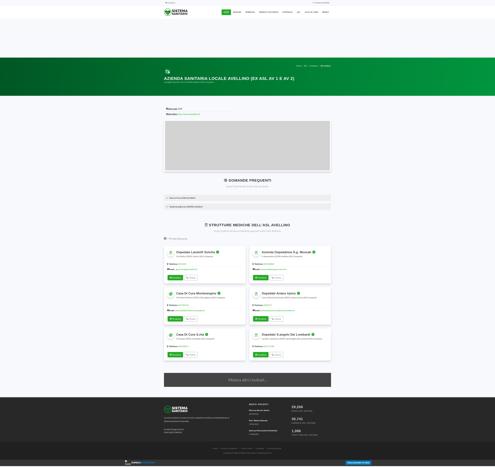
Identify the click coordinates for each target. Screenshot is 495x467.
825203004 (269, 264)
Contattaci (171, 3)
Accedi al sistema (322, 3)
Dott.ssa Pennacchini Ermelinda (263, 431)
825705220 (183, 305)
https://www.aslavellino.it (188, 114)
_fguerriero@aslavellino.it (186, 269)
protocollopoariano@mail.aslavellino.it (277, 310)
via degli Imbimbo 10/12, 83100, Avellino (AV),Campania (189, 82)
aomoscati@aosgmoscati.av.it (273, 269)
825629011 (183, 346)
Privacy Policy (246, 448)
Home (215, 448)
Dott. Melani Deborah (258, 420)
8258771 (268, 305)
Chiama (192, 277)
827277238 (269, 346)
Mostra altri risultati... (247, 379)
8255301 (182, 264)
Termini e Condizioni (229, 448)
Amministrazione (274, 448)
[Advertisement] (247, 38)
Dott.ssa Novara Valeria (259, 410)
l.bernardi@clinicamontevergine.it (190, 310)
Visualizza (176, 277)
